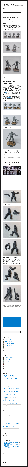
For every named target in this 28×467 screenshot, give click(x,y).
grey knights (13, 418)
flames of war (17, 388)
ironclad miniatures (14, 420)
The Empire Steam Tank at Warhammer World (10, 378)
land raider (4, 421)
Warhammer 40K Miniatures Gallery (10, 363)
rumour (14, 423)
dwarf (4, 417)
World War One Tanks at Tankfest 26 (9, 376)
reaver (9, 423)
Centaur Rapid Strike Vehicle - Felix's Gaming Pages (11, 444)
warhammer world (14, 403)
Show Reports (5, 462)
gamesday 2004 (5, 391)
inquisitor (9, 420)
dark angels (7, 415)
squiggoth (17, 424)
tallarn (7, 426)
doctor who (10, 388)
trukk (14, 426)
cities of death (11, 414)
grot (3, 394)
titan (11, 426)
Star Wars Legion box (8, 21)
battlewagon (12, 412)
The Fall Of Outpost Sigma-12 (9, 341)
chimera (7, 414)
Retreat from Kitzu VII (8, 339)
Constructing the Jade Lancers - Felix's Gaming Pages (11, 442)
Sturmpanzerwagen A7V (7, 379)
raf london (17, 397)
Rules (3, 455)
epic (13, 388)
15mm (4, 412)
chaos (4, 414)
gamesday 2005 (11, 391)
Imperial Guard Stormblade (9, 345)
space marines (13, 424)
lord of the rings (14, 421)
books (10, 386)
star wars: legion (15, 156)
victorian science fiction (6, 400)
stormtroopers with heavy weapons (12, 76)
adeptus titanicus (5, 386)
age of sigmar (8, 412)
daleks (4, 415)
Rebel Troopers (9, 97)
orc (6, 423)
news (8, 397)
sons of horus (8, 424)
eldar (6, 417)
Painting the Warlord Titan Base (9, 343)
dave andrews (12, 415)
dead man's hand (5, 388)
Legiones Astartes (7, 359)
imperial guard (7, 394)
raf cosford (13, 397)
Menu (4, 8)
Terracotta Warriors (7, 447)
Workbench (4, 460)
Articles (4, 453)
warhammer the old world (7, 403)
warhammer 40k (13, 400)
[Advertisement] (12, 322)
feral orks (9, 417)
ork (10, 397)
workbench (11, 156)
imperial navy (5, 420)
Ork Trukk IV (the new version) (9, 357)
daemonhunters (16, 414)
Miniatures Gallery (5, 457)
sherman (4, 424)
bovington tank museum (15, 386)
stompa (4, 426)
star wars (9, 156)
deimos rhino (17, 415)
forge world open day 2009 (15, 417)
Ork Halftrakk (7, 361)
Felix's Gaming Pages (8, 4)
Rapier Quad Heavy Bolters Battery (8, 375)
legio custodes (9, 421)
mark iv (4, 423)
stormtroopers (6, 76)
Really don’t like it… (6, 445)
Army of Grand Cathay (7, 443)
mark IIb (19, 421)
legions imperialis (12, 394)
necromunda (5, 397)
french (4, 418)
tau (9, 426)
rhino (11, 423)
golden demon (8, 418)
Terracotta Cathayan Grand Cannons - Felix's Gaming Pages (12, 446)
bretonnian (16, 412)
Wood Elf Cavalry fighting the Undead (10, 347)
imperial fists (17, 418)
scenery (17, 423)
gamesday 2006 (16, 391)
